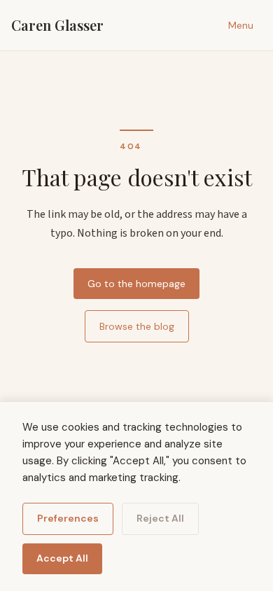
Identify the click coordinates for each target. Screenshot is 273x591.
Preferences (68, 518)
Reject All (160, 518)
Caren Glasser (57, 24)
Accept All (62, 558)
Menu (240, 25)
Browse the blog (136, 326)
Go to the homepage (137, 283)
